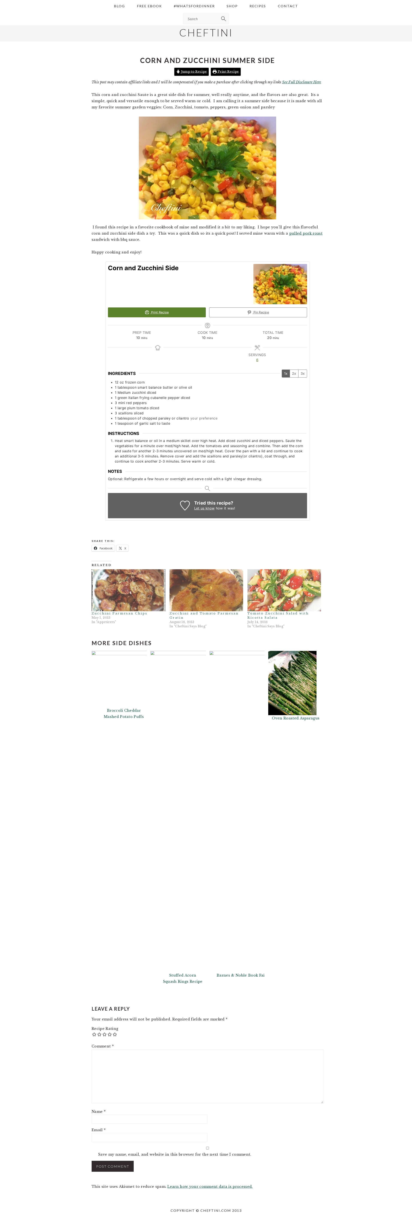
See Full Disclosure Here (301, 82)
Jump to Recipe (193, 71)
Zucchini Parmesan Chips (119, 613)
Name (99, 1111)
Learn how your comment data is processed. (210, 1186)
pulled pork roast (306, 233)
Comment (103, 1046)
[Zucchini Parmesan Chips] (128, 590)
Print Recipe (228, 71)
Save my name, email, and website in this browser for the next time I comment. (174, 1154)
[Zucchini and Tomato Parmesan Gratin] (206, 590)
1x (286, 373)
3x (303, 373)
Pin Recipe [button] (261, 312)
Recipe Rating (105, 1028)
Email (99, 1130)
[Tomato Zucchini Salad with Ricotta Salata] (284, 590)
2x (294, 373)
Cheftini (206, 32)
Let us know (204, 508)
